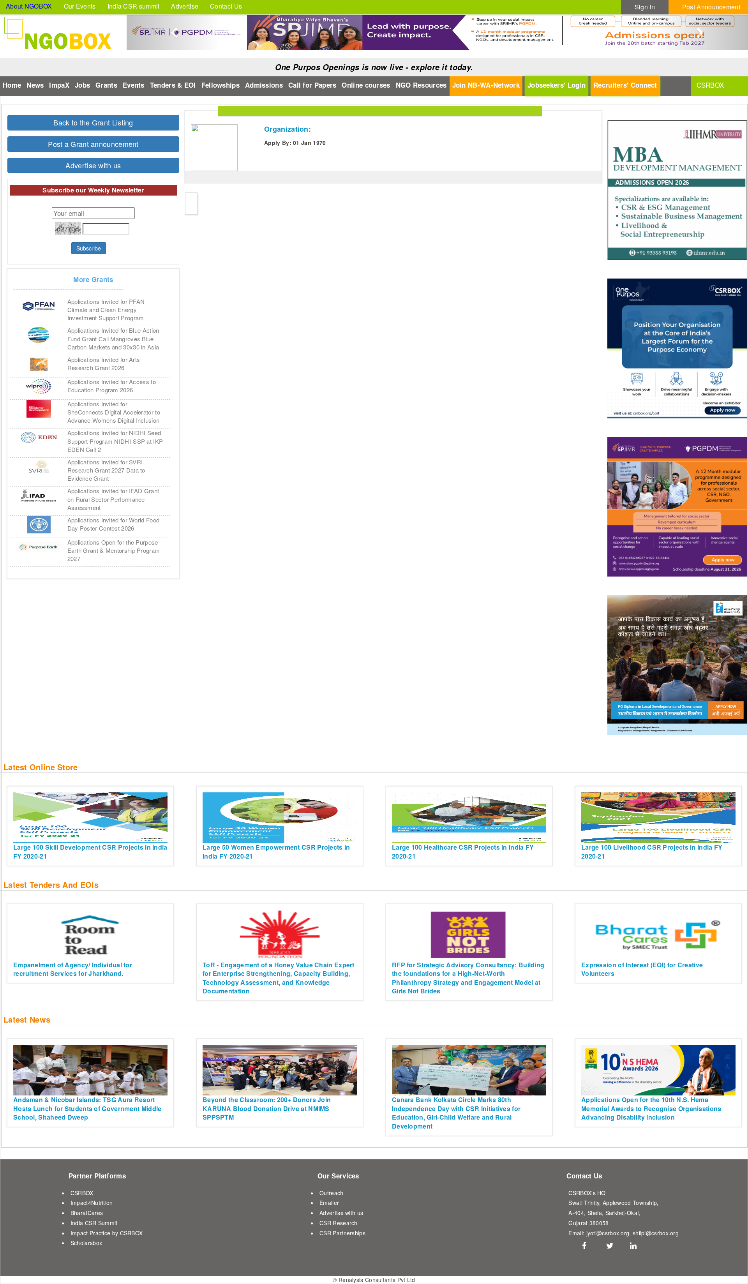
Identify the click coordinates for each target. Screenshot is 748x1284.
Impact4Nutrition (92, 1202)
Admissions (264, 85)
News (35, 85)
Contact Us (226, 6)
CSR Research (338, 1223)
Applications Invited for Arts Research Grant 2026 (103, 363)
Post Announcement (711, 6)
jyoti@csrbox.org (608, 1233)
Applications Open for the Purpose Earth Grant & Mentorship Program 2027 (113, 550)
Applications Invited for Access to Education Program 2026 (111, 385)
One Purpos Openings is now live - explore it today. (374, 67)
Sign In (645, 6)
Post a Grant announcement (93, 144)
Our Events (80, 6)
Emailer (329, 1202)
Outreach (331, 1193)
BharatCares (87, 1213)
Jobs (82, 85)
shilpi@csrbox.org (656, 1233)
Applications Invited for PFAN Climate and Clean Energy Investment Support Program (106, 309)
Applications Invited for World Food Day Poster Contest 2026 (113, 524)
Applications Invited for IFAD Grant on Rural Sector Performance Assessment (113, 499)
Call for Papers (312, 85)
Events (134, 85)
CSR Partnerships (342, 1233)
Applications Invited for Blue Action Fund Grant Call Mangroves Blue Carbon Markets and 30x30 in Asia (113, 338)
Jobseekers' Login (556, 85)
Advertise (184, 6)
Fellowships (220, 85)
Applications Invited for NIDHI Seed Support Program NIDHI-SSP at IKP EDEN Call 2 (115, 441)
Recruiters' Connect (625, 85)
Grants (106, 85)
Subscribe (88, 248)
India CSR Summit (94, 1223)
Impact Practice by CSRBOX (107, 1233)
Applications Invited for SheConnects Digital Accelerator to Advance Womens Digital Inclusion (113, 412)
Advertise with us (93, 165)
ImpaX (59, 85)
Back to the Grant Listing (93, 122)
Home (12, 85)
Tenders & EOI (173, 85)
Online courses (366, 85)
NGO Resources (421, 85)
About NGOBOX (29, 6)
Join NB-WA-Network (486, 85)
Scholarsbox (86, 1243)
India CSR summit (134, 6)
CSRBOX (82, 1193)
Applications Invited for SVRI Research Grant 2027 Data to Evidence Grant (106, 470)
